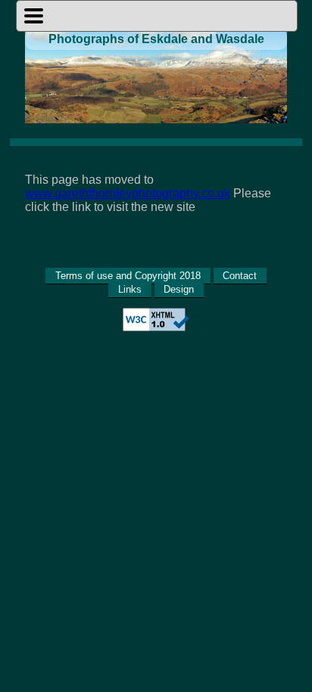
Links (130, 289)
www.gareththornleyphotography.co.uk (127, 193)
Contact (240, 275)
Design (179, 289)
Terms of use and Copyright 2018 (128, 275)
